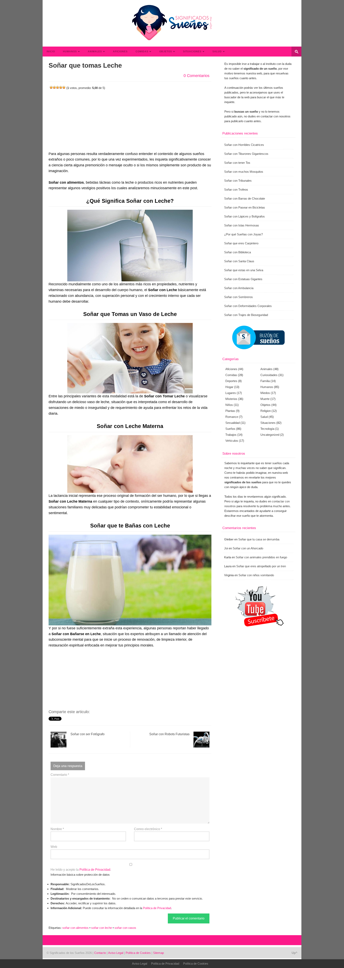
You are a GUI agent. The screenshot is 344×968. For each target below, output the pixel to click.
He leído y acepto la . (81, 869)
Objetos (165, 51)
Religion (265, 410)
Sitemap (158, 952)
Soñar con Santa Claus (239, 261)
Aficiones (120, 51)
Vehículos (231, 440)
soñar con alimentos (75, 927)
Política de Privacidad (94, 869)
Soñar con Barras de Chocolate (244, 198)
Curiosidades (269, 375)
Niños (229, 405)
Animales (95, 51)
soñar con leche (101, 927)
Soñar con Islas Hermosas (241, 225)
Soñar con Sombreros (238, 297)
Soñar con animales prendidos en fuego (261, 557)
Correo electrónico (148, 829)
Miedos (265, 393)
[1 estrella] (51, 87)
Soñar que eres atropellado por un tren (261, 566)
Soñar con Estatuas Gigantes (243, 279)
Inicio (51, 51)
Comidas (142, 51)
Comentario (60, 774)
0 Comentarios (196, 75)
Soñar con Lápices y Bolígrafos (244, 216)
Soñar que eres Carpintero (241, 243)
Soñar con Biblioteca (237, 252)
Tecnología (267, 428)
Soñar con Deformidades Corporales (248, 306)
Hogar (229, 387)
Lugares (230, 393)
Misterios (231, 399)
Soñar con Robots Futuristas (169, 734)
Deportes (231, 381)
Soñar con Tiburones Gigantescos (246, 153)
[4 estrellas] (60, 87)
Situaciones (192, 51)
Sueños (230, 428)
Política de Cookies (138, 952)
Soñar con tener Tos (237, 162)
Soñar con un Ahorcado (248, 548)
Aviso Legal (115, 952)
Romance (231, 416)
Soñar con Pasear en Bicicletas (244, 207)
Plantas (230, 410)
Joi (226, 548)
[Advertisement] (130, 118)
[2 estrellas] (54, 87)
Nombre (57, 829)
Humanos (70, 51)
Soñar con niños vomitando (256, 575)
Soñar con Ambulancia (238, 288)
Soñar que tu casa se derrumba (258, 539)
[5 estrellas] (63, 87)
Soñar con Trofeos (236, 189)
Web (54, 846)
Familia (265, 381)
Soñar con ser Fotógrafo (87, 734)
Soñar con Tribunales (238, 180)
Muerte (265, 399)
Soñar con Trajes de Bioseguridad (246, 315)
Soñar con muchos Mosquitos (243, 171)
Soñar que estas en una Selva (243, 270)
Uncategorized (269, 434)
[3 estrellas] (57, 87)
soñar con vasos (125, 927)
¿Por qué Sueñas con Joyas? (243, 234)
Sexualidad (232, 422)
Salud (217, 51)
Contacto (100, 952)
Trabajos (230, 434)
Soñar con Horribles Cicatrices (244, 144)
